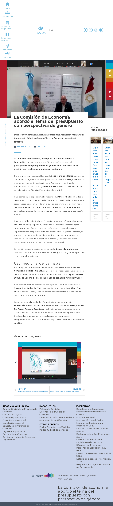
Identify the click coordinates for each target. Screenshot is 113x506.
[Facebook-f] (86, 30)
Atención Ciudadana (41, 32)
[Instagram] (96, 30)
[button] (16, 362)
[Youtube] (101, 30)
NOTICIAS (41, 147)
